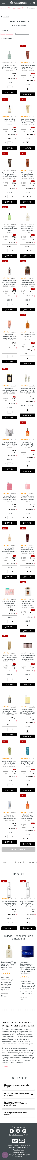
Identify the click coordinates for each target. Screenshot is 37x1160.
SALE (23, 45)
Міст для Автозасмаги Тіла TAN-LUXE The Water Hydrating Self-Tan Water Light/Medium (9, 904)
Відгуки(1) (32, 62)
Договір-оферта (18, 1150)
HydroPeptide (25, 973)
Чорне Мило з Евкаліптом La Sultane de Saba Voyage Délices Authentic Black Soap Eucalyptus (9, 391)
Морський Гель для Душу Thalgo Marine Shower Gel (27, 763)
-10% (33, 73)
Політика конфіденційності (18, 1147)
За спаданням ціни (7, 39)
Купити (10, 92)
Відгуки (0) (32, 898)
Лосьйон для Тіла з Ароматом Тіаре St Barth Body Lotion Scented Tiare (8, 965)
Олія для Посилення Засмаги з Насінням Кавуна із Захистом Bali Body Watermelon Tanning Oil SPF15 (27, 499)
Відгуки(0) (13, 62)
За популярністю (7, 34)
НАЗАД (5, 862)
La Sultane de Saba (27, 70)
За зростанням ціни (22, 34)
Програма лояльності (18, 1152)
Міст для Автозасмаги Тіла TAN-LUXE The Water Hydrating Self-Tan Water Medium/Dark (27, 904)
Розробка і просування (16, 1135)
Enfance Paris (9, 715)
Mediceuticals (9, 820)
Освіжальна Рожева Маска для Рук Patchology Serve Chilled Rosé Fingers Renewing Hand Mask (9, 605)
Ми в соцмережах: (18, 1127)
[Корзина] (34, 3)
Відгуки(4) (32, 116)
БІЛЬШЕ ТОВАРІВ (18, 849)
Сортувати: (5, 30)
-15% (14, 127)
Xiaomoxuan (9, 70)
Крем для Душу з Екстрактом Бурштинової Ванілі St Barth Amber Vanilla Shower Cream (9, 551)
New (4, 881)
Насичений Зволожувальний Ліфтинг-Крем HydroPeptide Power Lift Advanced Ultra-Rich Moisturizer (27, 966)
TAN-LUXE (9, 906)
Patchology (9, 607)
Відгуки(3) (13, 332)
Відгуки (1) (13, 898)
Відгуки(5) (13, 493)
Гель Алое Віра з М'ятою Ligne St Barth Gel (9, 228)
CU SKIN (27, 394)
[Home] (18, 3)
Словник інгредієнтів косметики (18, 1145)
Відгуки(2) (13, 545)
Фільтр (6, 17)
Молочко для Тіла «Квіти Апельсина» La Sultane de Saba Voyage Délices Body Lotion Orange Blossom (9, 659)
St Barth (9, 124)
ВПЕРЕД (31, 862)
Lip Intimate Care (9, 340)
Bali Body (9, 501)
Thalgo (9, 447)
